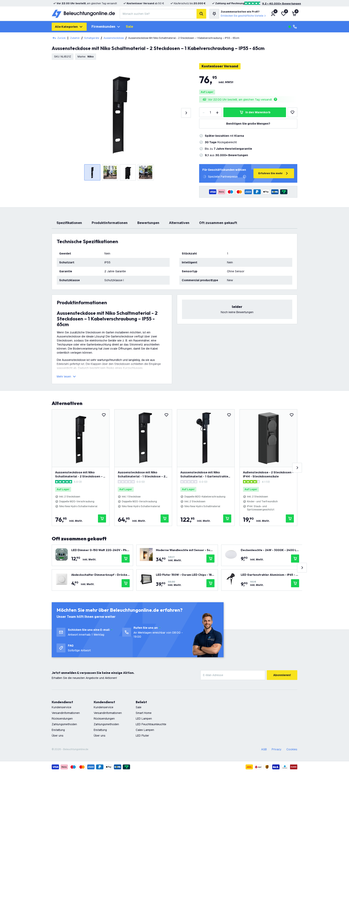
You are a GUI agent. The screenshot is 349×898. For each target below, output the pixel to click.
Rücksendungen (62, 718)
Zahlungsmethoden (64, 724)
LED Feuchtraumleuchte (151, 724)
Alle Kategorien (66, 27)
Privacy (277, 749)
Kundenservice (61, 707)
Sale (129, 26)
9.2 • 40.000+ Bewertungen (281, 3)
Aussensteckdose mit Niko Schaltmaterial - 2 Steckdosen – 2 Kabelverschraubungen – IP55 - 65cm (80, 474)
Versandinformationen (66, 713)
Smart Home (143, 713)
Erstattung (58, 730)
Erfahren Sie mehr (270, 173)
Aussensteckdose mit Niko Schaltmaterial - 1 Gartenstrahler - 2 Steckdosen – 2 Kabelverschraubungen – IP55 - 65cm (204, 474)
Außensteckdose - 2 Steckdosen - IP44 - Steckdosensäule (268, 474)
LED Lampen (144, 718)
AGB (264, 749)
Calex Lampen (145, 730)
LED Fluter (142, 735)
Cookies (291, 749)
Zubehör (75, 38)
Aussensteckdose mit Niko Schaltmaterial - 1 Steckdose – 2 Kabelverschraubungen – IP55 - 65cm (141, 474)
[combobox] (158, 14)
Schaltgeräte (91, 38)
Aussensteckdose (114, 38)
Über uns (57, 735)
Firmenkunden (103, 26)
